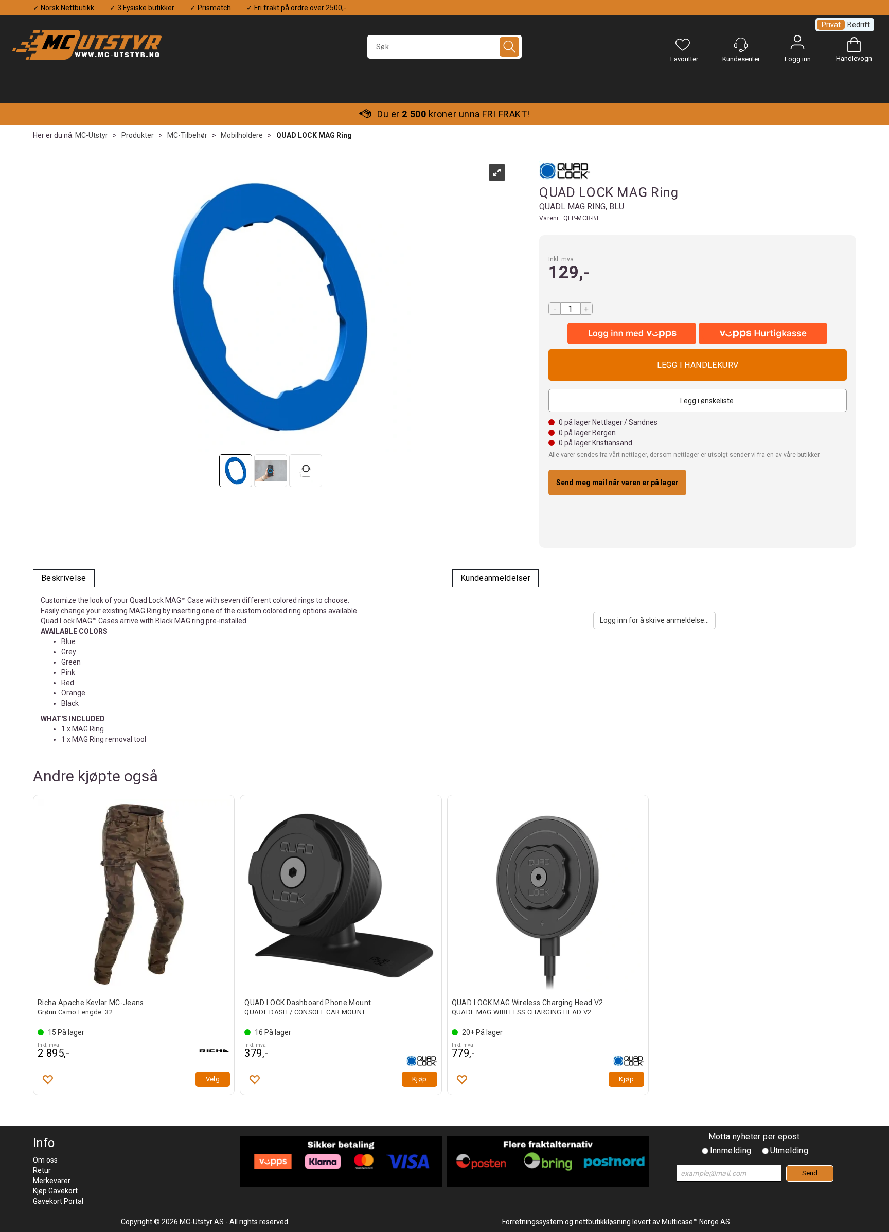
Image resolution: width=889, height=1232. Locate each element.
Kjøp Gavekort (55, 1191)
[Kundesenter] (741, 45)
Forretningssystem (532, 1222)
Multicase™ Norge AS (696, 1222)
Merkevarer (51, 1180)
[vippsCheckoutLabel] (763, 333)
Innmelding (731, 1150)
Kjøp (697, 365)
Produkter (137, 135)
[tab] (64, 578)
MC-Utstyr (91, 135)
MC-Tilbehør (187, 135)
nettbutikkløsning (603, 1222)
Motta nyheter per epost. (755, 1136)
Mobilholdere (242, 135)
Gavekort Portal (58, 1201)
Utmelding (789, 1150)
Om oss (45, 1160)
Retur (42, 1170)
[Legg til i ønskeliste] (47, 1079)
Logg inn (797, 45)
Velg (213, 1079)
